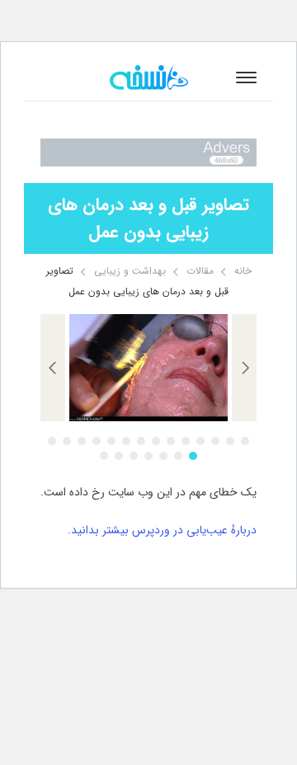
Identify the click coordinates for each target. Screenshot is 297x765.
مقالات (200, 271)
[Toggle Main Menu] (246, 77)
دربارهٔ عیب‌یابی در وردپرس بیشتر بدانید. (162, 530)
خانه (243, 271)
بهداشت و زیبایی (130, 271)
